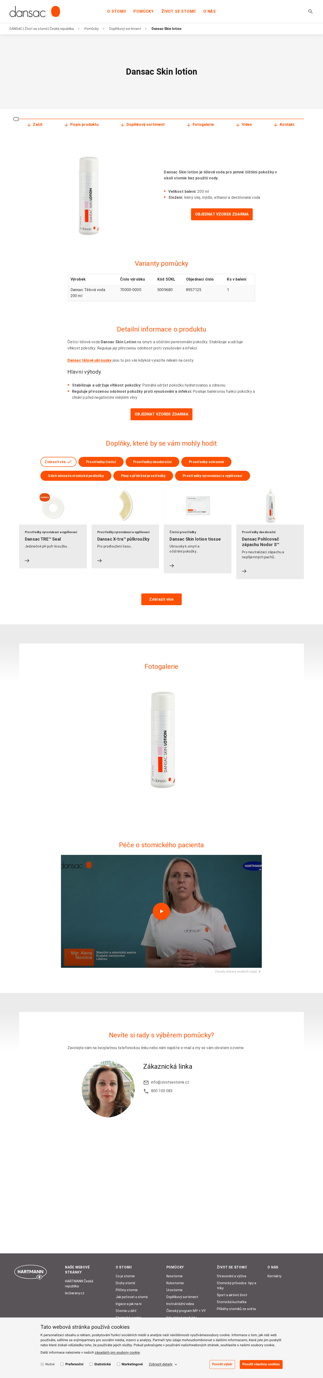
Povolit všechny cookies (261, 1364)
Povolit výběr (222, 1364)
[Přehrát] (161, 911)
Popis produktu (84, 124)
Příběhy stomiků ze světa (236, 1309)
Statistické (102, 1364)
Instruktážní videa (180, 1304)
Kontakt (287, 124)
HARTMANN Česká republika (79, 1283)
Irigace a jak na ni (129, 1304)
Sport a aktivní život (232, 1295)
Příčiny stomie (127, 1290)
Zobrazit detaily (161, 1364)
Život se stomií (178, 11)
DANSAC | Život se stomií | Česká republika (42, 29)
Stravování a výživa (231, 1276)
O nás (209, 11)
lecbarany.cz (74, 1293)
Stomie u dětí (126, 1311)
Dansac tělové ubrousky (89, 360)
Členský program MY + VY (186, 1311)
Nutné (50, 1364)
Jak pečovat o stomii (132, 1297)
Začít (38, 124)
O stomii (116, 11)
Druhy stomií (125, 1283)
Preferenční (74, 1364)
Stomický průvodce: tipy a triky (236, 1285)
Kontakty (274, 1276)
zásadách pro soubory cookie (117, 1353)
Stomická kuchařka (231, 1302)
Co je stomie (125, 1276)
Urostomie (174, 1290)
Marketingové (132, 1364)
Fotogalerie (203, 124)
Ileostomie (174, 1276)
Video (247, 124)
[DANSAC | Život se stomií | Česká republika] (35, 11)
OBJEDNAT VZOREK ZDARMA (222, 214)
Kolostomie (175, 1283)
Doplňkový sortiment (125, 29)
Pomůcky (143, 11)
